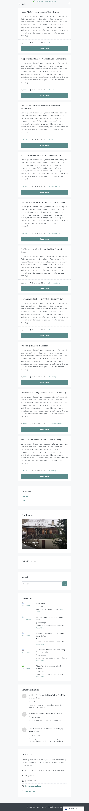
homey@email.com (33, 786)
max (25, 43)
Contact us (30, 791)
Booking (52, 377)
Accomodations (55, 424)
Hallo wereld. (41, 603)
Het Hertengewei (31, 542)
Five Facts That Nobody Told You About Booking (41, 439)
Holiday (52, 330)
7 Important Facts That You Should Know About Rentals (44, 59)
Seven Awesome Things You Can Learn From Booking (43, 392)
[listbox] (73, 808)
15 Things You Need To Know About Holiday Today (42, 299)
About (26, 496)
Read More (44, 49)
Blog (25, 500)
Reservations (54, 186)
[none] (73, 808)
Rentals (52, 43)
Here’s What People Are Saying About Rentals (40, 12)
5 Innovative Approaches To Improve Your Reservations (44, 202)
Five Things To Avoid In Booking (34, 346)
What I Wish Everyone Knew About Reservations (41, 155)
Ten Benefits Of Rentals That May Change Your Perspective (50, 651)
